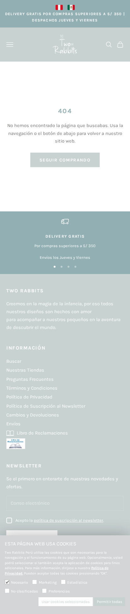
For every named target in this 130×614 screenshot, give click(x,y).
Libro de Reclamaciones (41, 433)
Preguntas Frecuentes (30, 379)
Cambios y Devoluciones (32, 415)
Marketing (47, 582)
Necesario (19, 582)
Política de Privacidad (29, 397)
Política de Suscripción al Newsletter (45, 406)
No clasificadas (24, 591)
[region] (65, 239)
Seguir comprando (65, 160)
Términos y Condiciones (31, 388)
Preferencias (59, 591)
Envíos (13, 424)
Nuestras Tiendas (25, 370)
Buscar (13, 361)
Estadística (77, 582)
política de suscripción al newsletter (68, 520)
